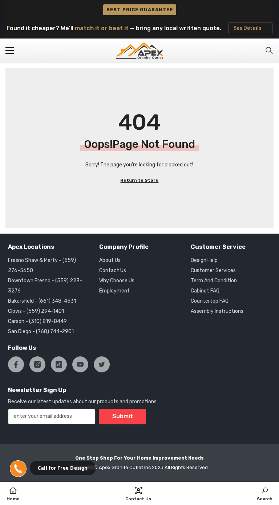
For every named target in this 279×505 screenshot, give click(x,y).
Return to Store (139, 180)
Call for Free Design (63, 468)
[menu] (9, 50)
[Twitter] (102, 364)
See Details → (250, 28)
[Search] (269, 50)
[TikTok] (59, 364)
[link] (264, 493)
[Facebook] (16, 364)
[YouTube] (80, 364)
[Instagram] (37, 364)
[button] (18, 469)
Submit (122, 416)
